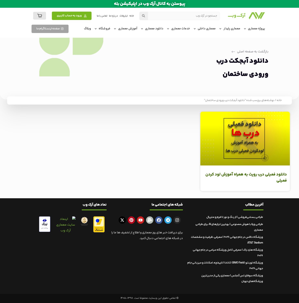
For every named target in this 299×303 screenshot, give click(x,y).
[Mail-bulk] (149, 220)
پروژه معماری (256, 28)
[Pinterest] (131, 220)
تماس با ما (102, 16)
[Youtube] (140, 220)
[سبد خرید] (39, 16)
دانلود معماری (154, 28)
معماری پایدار (232, 28)
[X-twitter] (122, 220)
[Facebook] (159, 220)
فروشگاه (104, 28)
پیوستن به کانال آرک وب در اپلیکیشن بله (149, 3)
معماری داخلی (207, 28)
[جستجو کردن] (143, 16)
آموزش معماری (127, 28)
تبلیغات (124, 16)
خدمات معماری (180, 28)
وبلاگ (87, 28)
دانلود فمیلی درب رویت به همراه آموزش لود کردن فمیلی (246, 177)
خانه (131, 16)
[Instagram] (177, 220)
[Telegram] (168, 220)
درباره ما (113, 16)
